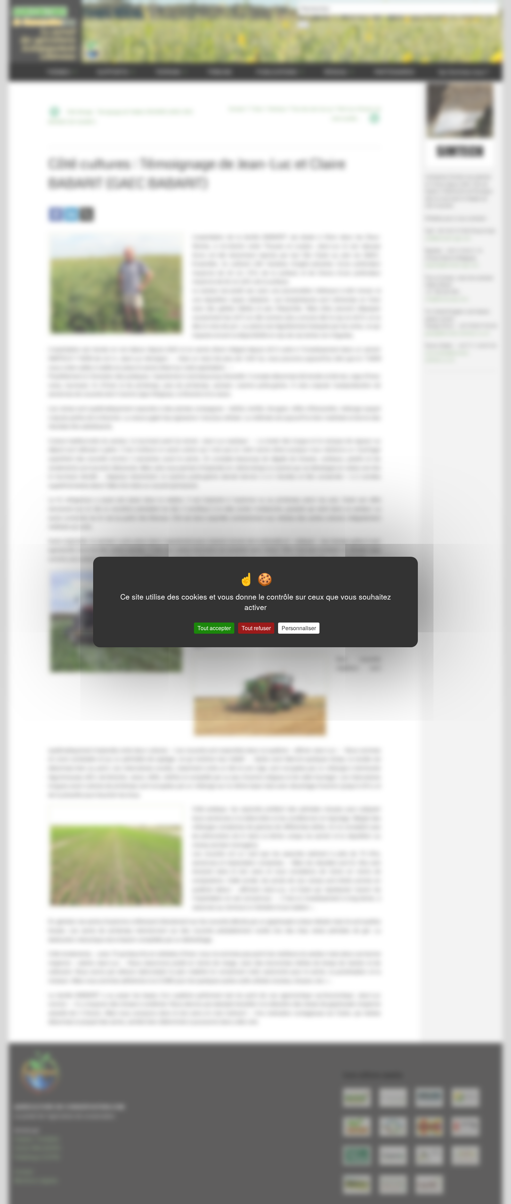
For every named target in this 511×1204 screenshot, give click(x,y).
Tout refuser (256, 628)
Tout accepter (214, 628)
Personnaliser (299, 628)
